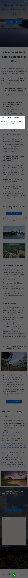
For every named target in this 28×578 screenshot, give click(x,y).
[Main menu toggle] (25, 1)
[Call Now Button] (14, 575)
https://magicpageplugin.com (14, 123)
